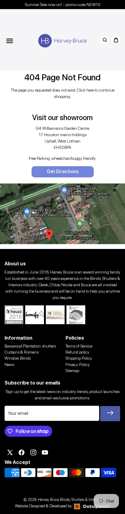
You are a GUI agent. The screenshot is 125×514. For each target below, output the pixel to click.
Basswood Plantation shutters (30, 346)
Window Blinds (18, 358)
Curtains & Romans (22, 352)
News (9, 364)
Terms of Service (79, 346)
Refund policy (78, 352)
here (90, 90)
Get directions (63, 171)
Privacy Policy (78, 364)
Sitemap (72, 370)
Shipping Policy (79, 358)
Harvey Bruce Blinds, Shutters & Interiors (69, 499)
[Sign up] (110, 413)
